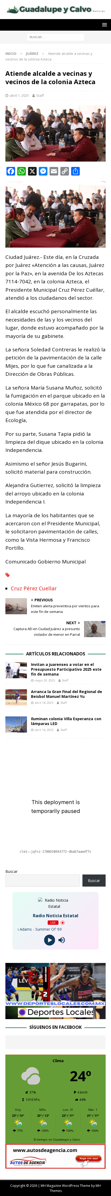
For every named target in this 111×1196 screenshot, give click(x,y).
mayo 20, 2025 (45, 680)
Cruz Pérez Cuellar (34, 588)
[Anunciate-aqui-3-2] (55, 1165)
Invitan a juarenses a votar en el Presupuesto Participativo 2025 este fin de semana (66, 669)
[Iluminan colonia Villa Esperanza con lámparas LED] (16, 724)
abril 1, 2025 (19, 95)
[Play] (49, 940)
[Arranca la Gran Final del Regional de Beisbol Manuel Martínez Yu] (16, 697)
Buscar (11, 871)
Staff (40, 95)
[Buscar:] (56, 37)
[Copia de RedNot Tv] (55, 1016)
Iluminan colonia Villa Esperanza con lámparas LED (66, 721)
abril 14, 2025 (44, 703)
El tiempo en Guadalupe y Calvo (57, 1139)
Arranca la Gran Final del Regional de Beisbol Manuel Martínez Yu (66, 694)
